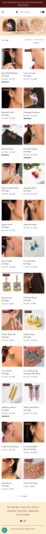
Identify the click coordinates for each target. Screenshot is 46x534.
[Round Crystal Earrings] (12, 98)
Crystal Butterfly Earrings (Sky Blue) (32, 372)
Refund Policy (22, 511)
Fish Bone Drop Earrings (30, 299)
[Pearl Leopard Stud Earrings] (12, 173)
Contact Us (35, 507)
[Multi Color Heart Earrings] (34, 393)
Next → (26, 496)
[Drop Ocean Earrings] (12, 468)
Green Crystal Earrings (29, 74)
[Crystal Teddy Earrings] (34, 246)
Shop (8, 507)
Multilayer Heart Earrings (9, 408)
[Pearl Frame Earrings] (12, 283)
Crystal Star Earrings (7, 372)
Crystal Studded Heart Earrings (30, 447)
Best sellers (15, 507)
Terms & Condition (23, 515)
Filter (7, 40)
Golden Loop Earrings (29, 335)
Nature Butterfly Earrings (9, 335)
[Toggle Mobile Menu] (4, 12)
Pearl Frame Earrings (7, 299)
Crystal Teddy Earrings (30, 262)
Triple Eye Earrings (10, 446)
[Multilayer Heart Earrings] (12, 393)
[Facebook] (21, 521)
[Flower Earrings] (34, 468)
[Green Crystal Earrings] (34, 58)
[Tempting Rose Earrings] (34, 173)
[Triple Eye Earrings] (12, 432)
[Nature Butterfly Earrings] (12, 320)
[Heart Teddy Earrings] (12, 246)
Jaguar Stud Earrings (7, 225)
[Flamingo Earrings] (34, 98)
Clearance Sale (25, 507)
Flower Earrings (31, 483)
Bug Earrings (7, 148)
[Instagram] (25, 521)
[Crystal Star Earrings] (12, 356)
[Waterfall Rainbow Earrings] (12, 58)
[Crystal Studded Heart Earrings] (34, 432)
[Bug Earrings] (12, 134)
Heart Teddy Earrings (7, 262)
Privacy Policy (12, 511)
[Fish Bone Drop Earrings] (34, 283)
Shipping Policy (33, 511)
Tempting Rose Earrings (30, 189)
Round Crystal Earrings (8, 113)
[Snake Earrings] (34, 210)
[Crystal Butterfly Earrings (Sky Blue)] (34, 356)
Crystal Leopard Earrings (30, 150)
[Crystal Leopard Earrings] (34, 134)
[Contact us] (4, 530)
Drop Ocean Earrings (7, 484)
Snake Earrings (30, 224)
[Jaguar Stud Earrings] (12, 210)
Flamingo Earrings (32, 112)
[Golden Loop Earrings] (34, 320)
